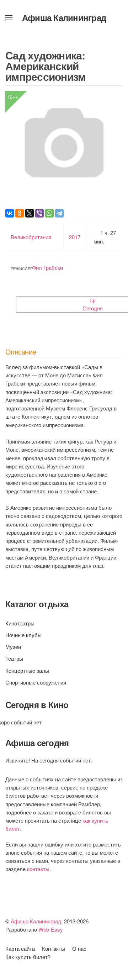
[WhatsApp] (49, 213)
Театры (14, 658)
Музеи (13, 646)
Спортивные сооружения (35, 682)
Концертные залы (27, 670)
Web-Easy (50, 929)
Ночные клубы (23, 635)
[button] (8, 18)
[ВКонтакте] (9, 213)
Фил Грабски (47, 267)
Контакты (53, 948)
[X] (29, 213)
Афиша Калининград (64, 17)
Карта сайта (20, 948)
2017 (74, 237)
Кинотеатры (19, 623)
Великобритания (31, 237)
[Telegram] (59, 213)
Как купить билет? (27, 956)
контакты (38, 868)
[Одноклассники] (19, 213)
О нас (79, 948)
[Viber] (39, 213)
